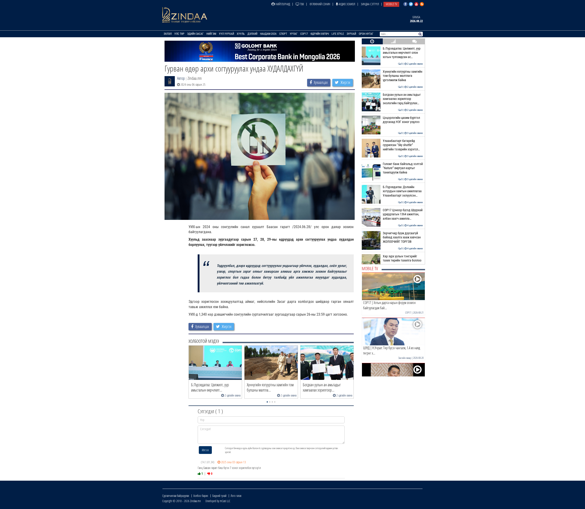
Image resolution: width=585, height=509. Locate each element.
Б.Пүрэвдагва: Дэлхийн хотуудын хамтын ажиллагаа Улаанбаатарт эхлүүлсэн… (403, 191)
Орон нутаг (366, 33)
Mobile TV (391, 4)
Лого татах (236, 495)
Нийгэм (211, 33)
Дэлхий (252, 33)
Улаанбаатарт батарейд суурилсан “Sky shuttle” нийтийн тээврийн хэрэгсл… (403, 145)
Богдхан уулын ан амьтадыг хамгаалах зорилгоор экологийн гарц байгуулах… (403, 99)
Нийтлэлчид (282, 4)
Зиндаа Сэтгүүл (370, 4)
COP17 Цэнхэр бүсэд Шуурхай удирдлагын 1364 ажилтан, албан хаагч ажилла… (403, 214)
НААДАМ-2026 (268, 33)
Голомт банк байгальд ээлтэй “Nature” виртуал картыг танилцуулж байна (403, 168)
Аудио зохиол (346, 4)
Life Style (338, 33)
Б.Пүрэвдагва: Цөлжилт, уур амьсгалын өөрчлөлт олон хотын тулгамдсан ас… (403, 53)
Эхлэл (168, 33)
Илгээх (205, 450)
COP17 (304, 33)
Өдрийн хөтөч (320, 33)
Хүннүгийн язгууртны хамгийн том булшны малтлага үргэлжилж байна (403, 76)
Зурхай (351, 33)
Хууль (241, 33)
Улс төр (179, 33)
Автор (181, 78)
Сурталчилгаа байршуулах (175, 495)
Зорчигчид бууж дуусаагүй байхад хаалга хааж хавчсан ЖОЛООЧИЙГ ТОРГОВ (403, 237)
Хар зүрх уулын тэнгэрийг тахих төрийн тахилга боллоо (403, 258)
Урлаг (294, 33)
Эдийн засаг (195, 33)
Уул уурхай (226, 33)
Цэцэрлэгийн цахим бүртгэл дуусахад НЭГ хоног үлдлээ (403, 120)
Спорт (283, 33)
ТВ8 (301, 4)
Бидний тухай (219, 495)
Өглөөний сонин (320, 4)
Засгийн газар (404, 358)
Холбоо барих (200, 495)
